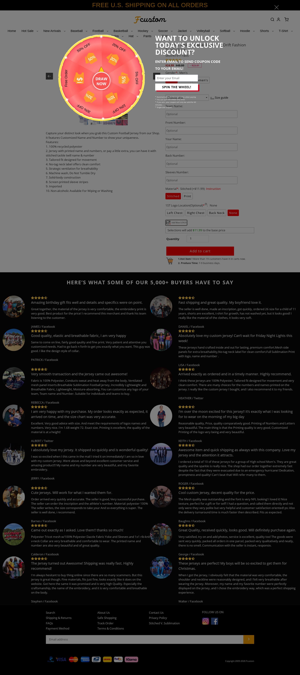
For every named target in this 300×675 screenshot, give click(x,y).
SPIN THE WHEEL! (176, 87)
